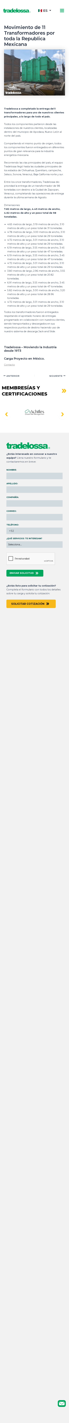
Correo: (11, 511)
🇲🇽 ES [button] (42, 11)
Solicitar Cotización (27, 603)
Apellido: (12, 483)
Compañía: (12, 497)
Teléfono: (12, 525)
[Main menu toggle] (62, 10)
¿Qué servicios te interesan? (24, 538)
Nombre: (11, 470)
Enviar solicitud (22, 573)
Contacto (9, 364)
